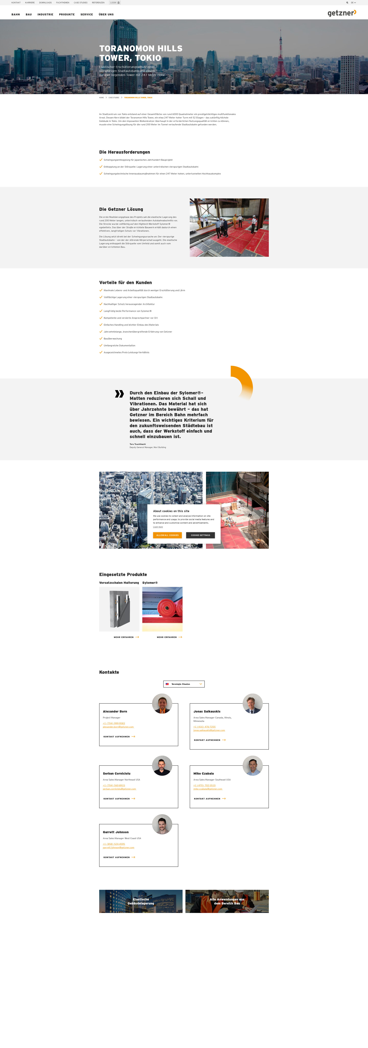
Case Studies (80, 2)
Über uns (106, 14)
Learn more (158, 527)
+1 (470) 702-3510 (204, 785)
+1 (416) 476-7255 (204, 726)
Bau (29, 14)
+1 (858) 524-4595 (114, 844)
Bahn (16, 14)
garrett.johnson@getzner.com (118, 847)
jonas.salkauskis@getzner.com (209, 730)
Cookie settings (200, 535)
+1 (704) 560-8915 (114, 785)
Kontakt (16, 2)
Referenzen (98, 2)
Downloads (45, 2)
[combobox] (353, 2)
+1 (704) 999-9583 (114, 723)
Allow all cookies (167, 535)
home (101, 98)
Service (86, 14)
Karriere (30, 2)
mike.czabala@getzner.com (207, 789)
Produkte (67, 14)
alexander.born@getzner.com (118, 726)
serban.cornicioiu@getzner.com (119, 789)
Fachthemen (62, 2)
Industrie (45, 14)
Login (113, 2)
